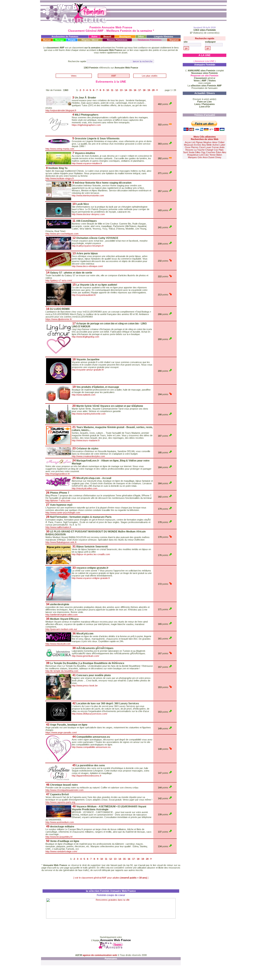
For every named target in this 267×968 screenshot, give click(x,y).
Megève (207, 142)
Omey (218, 157)
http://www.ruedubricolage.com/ (61, 851)
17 (139, 90)
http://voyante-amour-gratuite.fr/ (88, 369)
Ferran (215, 147)
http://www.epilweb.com (83, 394)
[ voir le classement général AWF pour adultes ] (110, 877)
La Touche (199, 150)
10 (107, 90)
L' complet (204, 70)
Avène (215, 145)
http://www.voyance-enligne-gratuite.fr (91, 578)
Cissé (202, 147)
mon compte (204, 83)
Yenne (212, 155)
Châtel (221, 142)
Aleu (224, 152)
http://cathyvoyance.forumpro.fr (88, 246)
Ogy (203, 152)
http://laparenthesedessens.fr (86, 775)
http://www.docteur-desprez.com (88, 214)
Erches (197, 145)
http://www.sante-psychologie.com (62, 512)
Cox (216, 150)
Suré (185, 152)
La (205, 85)
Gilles (197, 152)
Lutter (222, 145)
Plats (221, 150)
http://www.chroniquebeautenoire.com (64, 790)
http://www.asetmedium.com (59, 822)
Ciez (206, 155)
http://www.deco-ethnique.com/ (87, 266)
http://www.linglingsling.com (85, 336)
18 (144, 90)
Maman (47, 40)
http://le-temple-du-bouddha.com (61, 671)
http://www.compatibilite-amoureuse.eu (91, 747)
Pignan (199, 142)
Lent (201, 155)
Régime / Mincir (90, 40)
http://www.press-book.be (85, 685)
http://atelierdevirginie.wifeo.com (61, 614)
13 (121, 90)
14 (126, 90)
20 (153, 90)
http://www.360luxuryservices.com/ (89, 713)
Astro (94, 36)
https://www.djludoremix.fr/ (58, 319)
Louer (208, 147)
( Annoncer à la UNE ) (205, 61)
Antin (221, 147)
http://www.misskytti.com (58, 644)
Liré (193, 142)
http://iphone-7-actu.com (57, 500)
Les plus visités (149, 75)
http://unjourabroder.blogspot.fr (60, 110)
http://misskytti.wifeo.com (84, 488)
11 (112, 90)
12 (116, 90)
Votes (74, 75)
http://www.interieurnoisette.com (88, 195)
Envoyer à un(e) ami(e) (204, 99)
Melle (209, 145)
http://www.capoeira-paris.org (60, 802)
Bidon (219, 155)
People (72, 40)
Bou (204, 145)
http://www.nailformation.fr (58, 527)
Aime (214, 142)
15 (130, 90)
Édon (218, 152)
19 (148, 90)
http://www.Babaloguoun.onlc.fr (61, 542)
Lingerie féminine (163, 36)
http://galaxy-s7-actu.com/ (58, 280)
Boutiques (125, 36)
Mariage (59, 40)
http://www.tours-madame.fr (86, 440)
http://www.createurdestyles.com (88, 456)
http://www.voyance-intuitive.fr (87, 163)
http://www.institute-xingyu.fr (59, 178)
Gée (200, 157)
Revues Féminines (117, 40)
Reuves (189, 150)
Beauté (107, 36)
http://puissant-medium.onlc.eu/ (61, 629)
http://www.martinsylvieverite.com (89, 413)
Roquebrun (193, 155)
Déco (141, 36)
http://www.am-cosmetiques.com (61, 233)
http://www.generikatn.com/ (85, 656)
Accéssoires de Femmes (65, 36)
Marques (192, 157)
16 (135, 90)
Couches (210, 152)
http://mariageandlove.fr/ (57, 474)
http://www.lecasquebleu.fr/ (59, 837)
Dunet (211, 157)
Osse (187, 147)
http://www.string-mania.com (59, 148)
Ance (205, 157)
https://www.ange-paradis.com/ (61, 732)
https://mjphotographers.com (86, 125)
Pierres (194, 147)
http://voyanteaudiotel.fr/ (84, 295)
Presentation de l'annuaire (204, 88)
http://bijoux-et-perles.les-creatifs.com (91, 554)
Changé (209, 150)
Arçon (188, 142)
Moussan (188, 145)
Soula (191, 152)
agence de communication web (100, 955)
